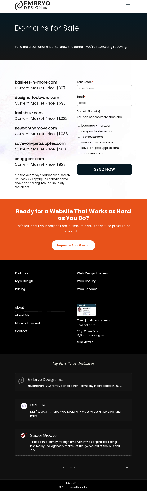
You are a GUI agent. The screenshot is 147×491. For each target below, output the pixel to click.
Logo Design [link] (24, 281)
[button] (127, 5)
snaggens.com (92, 153)
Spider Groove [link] (43, 435)
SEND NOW (104, 169)
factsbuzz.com (92, 137)
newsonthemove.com (97, 142)
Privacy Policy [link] (73, 483)
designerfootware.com (97, 131)
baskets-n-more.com (96, 126)
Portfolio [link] (21, 273)
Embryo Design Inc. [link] (45, 379)
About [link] (19, 307)
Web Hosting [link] (86, 281)
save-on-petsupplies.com (100, 148)
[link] (104, 310)
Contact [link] (21, 331)
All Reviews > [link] (85, 342)
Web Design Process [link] (92, 273)
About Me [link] (22, 315)
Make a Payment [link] (27, 323)
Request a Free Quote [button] (72, 245)
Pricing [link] (20, 289)
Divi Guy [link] (37, 405)
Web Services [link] (87, 289)
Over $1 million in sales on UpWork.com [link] (95, 322)
